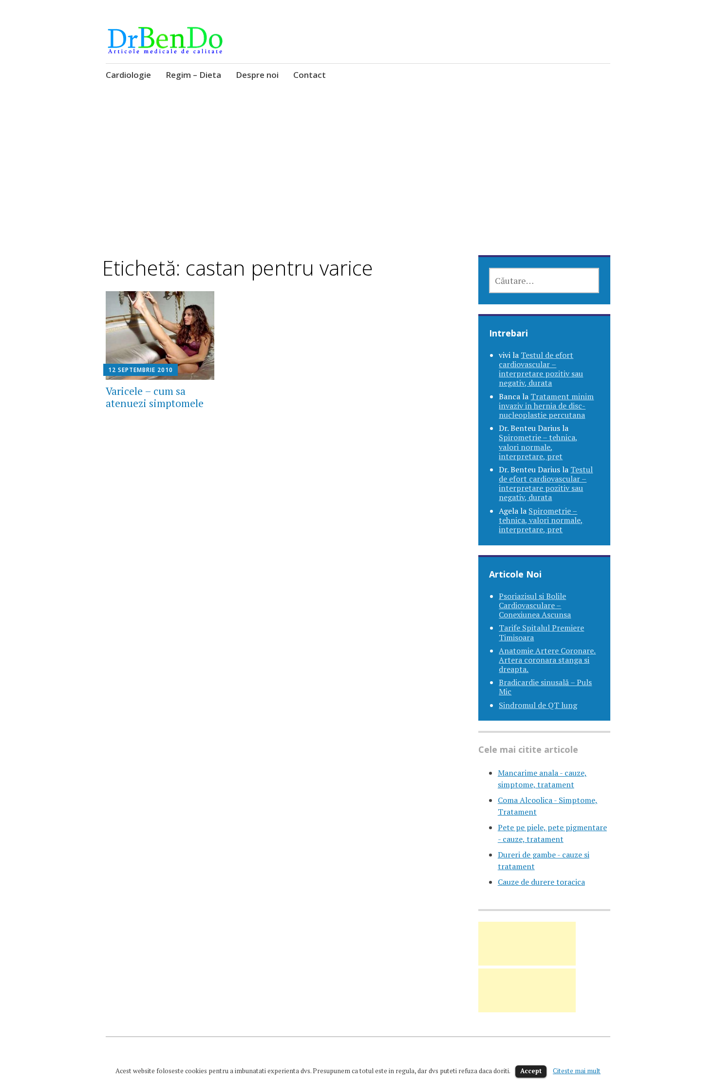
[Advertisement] (358, 183)
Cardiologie (128, 74)
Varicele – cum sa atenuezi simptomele (155, 397)
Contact (309, 74)
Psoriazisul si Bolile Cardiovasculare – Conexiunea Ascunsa (535, 605)
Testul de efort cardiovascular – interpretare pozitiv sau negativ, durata (541, 369)
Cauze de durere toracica (541, 881)
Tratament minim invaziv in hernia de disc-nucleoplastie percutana (546, 405)
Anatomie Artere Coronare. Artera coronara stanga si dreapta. (547, 659)
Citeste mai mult (577, 1070)
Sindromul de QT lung (538, 705)
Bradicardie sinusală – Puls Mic (545, 687)
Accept (531, 1070)
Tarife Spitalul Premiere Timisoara (541, 632)
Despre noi (257, 74)
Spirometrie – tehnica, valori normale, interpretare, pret (538, 446)
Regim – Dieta (193, 74)
